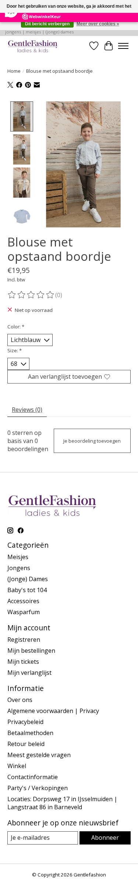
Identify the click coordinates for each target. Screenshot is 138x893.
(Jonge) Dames (27, 579)
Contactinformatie (32, 777)
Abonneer (105, 837)
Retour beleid (26, 744)
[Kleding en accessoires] (32, 45)
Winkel (16, 766)
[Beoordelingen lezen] (31, 295)
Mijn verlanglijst (29, 673)
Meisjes (17, 557)
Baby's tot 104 (27, 590)
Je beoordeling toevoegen (92, 441)
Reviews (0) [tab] (27, 410)
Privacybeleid (25, 722)
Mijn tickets (23, 662)
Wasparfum (23, 612)
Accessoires (23, 601)
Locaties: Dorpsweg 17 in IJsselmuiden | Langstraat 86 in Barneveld (62, 803)
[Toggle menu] (123, 46)
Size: (14, 350)
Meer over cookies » (98, 23)
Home (14, 71)
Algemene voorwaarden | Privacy (53, 711)
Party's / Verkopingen (37, 788)
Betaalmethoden (30, 733)
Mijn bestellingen (31, 651)
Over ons (19, 700)
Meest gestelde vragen (39, 755)
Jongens (18, 568)
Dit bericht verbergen (47, 23)
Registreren (23, 639)
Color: (15, 326)
